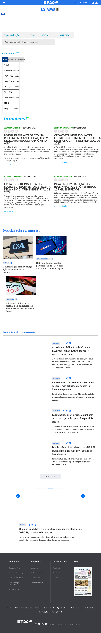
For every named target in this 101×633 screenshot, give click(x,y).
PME (16, 608)
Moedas (21, 59)
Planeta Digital (43, 612)
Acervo (9, 608)
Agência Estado (62, 608)
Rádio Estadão (89, 608)
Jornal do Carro (26, 608)
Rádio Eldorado (76, 608)
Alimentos (10, 299)
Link (45, 608)
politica (22, 524)
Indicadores (5, 59)
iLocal (52, 608)
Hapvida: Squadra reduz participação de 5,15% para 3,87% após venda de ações (50, 265)
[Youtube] (46, 624)
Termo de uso (14, 589)
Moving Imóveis (57, 612)
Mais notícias (50, 476)
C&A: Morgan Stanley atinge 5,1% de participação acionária (17, 269)
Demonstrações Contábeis (14, 584)
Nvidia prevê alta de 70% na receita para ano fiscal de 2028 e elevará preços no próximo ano (26, 139)
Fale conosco (35, 578)
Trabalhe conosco (37, 583)
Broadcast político (59, 573)
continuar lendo (10, 164)
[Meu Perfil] (96, 2)
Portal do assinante (37, 573)
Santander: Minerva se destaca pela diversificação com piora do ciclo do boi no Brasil (20, 307)
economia (56, 343)
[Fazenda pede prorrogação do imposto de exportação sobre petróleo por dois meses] (27, 421)
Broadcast (56, 568)
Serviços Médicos (43, 259)
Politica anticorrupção (16, 573)
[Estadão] (51, 2)
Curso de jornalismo (16, 578)
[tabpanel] (50, 514)
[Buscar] (93, 2)
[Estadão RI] (50, 9)
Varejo (6, 263)
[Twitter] (39, 624)
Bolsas (10, 59)
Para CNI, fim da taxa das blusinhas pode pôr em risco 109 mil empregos (75, 187)
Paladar (37, 608)
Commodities (16, 59)
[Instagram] (43, 624)
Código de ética (14, 568)
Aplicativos (56, 578)
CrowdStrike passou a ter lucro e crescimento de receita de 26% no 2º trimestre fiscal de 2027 (77, 139)
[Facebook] (36, 624)
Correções (34, 568)
